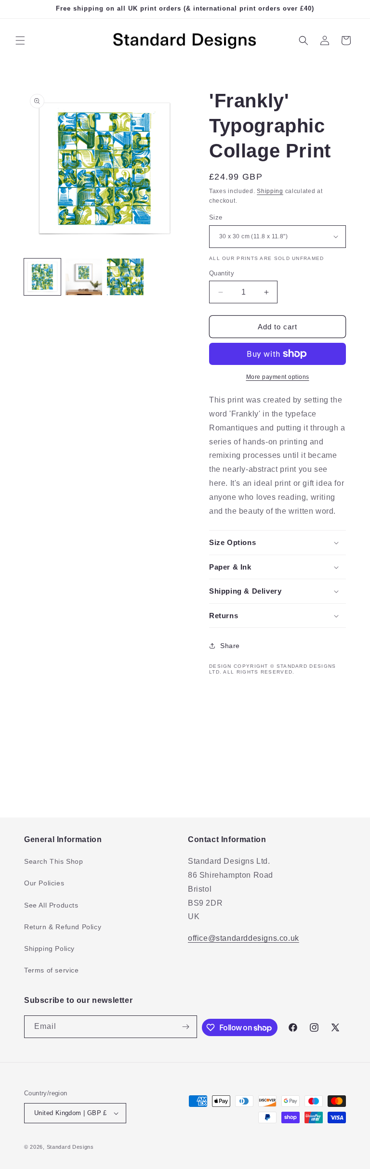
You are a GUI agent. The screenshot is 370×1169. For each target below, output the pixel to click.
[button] (20, 40)
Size (216, 217)
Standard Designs (70, 1147)
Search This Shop (53, 861)
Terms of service (51, 970)
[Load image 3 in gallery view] (125, 277)
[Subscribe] (186, 1026)
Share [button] (230, 645)
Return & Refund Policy (62, 927)
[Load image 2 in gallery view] (84, 277)
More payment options (277, 377)
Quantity (221, 273)
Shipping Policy (49, 948)
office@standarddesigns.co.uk (243, 938)
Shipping (270, 191)
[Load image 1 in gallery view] (42, 277)
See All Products (51, 905)
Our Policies (44, 883)
